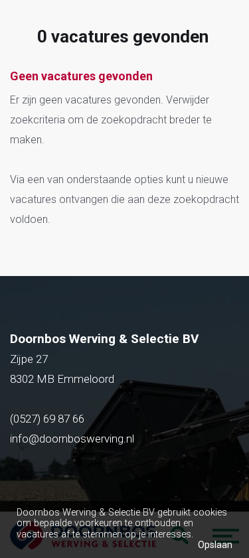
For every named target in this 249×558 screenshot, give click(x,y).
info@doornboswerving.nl (72, 438)
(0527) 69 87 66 (48, 418)
